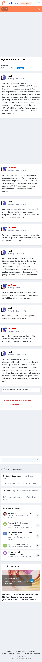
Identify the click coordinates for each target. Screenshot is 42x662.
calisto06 (10, 390)
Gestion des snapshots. (20, 544)
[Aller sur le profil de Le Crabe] (4, 169)
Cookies (19, 654)
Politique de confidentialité (25, 651)
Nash (6, 66)
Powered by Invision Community (21, 658)
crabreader (12, 537)
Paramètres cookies (32, 654)
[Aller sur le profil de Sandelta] (5, 546)
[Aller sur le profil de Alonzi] (5, 524)
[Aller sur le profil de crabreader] (5, 533)
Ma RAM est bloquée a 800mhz (20, 513)
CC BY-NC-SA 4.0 (21, 656)
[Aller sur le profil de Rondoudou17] (5, 553)
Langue (8, 651)
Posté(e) (17, 79)
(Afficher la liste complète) (29, 491)
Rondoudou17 (13, 556)
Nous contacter (8, 654)
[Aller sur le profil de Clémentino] (5, 514)
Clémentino (12, 515)
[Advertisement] (21, 34)
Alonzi (10, 527)
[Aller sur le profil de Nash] (4, 77)
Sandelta (11, 547)
